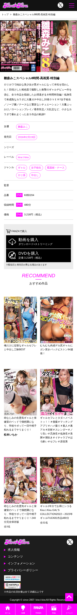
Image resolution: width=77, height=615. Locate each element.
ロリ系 (21, 175)
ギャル (21, 167)
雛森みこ (23, 126)
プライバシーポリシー (23, 570)
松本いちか (10, 434)
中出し (35, 175)
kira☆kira (23, 157)
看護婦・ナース (55, 167)
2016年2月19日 (26, 137)
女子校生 (36, 167)
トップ (5, 14)
